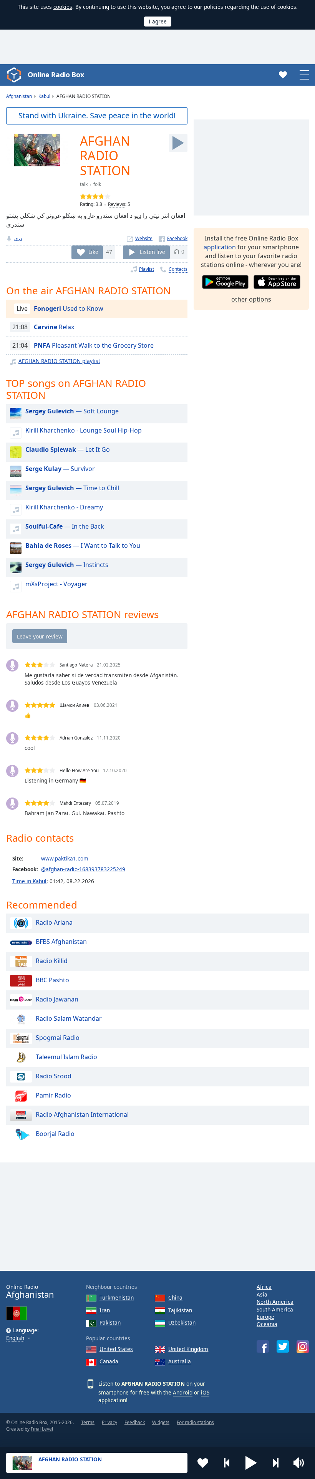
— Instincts (66, 564)
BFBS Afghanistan (61, 942)
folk (97, 184)
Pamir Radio (53, 1095)
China (175, 1297)
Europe (265, 1316)
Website (144, 238)
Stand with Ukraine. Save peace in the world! (97, 115)
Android (182, 1392)
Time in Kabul (29, 881)
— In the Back (64, 526)
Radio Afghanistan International (82, 1115)
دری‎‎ (18, 238)
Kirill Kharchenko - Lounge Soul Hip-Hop (83, 430)
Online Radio (30, 1291)
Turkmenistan (116, 1297)
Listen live (152, 251)
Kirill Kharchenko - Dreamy (64, 507)
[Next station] (275, 1463)
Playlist (146, 269)
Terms (87, 1422)
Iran (104, 1310)
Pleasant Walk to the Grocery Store (94, 345)
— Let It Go (67, 449)
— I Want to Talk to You (82, 545)
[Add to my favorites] (203, 1463)
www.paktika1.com (64, 858)
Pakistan (110, 1322)
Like (93, 251)
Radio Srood (53, 1076)
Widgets (160, 1422)
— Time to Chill (72, 488)
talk (84, 184)
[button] (251, 1463)
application (220, 247)
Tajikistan (180, 1310)
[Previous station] (227, 1463)
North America (275, 1301)
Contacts (178, 269)
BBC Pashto (52, 980)
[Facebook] (173, 238)
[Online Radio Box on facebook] (263, 1346)
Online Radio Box (56, 74)
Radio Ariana (54, 923)
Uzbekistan (182, 1322)
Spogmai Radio (58, 1038)
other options (251, 299)
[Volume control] (299, 1463)
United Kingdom (188, 1349)
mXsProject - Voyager (56, 584)
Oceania (267, 1324)
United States (116, 1349)
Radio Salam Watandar (69, 1019)
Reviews (116, 204)
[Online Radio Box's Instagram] (303, 1346)
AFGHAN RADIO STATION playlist (59, 361)
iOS (205, 1392)
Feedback (134, 1422)
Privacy (109, 1422)
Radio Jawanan (57, 999)
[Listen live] (178, 143)
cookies (62, 6)
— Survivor (60, 468)
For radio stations (195, 1422)
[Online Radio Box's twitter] (283, 1346)
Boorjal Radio (55, 1134)
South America (275, 1309)
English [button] (15, 1338)
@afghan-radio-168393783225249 (83, 869)
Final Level (42, 1429)
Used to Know (68, 308)
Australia (179, 1361)
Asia (262, 1294)
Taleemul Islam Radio (66, 1057)
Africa (264, 1286)
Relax (54, 327)
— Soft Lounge (72, 411)
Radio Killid (52, 961)
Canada (108, 1361)
